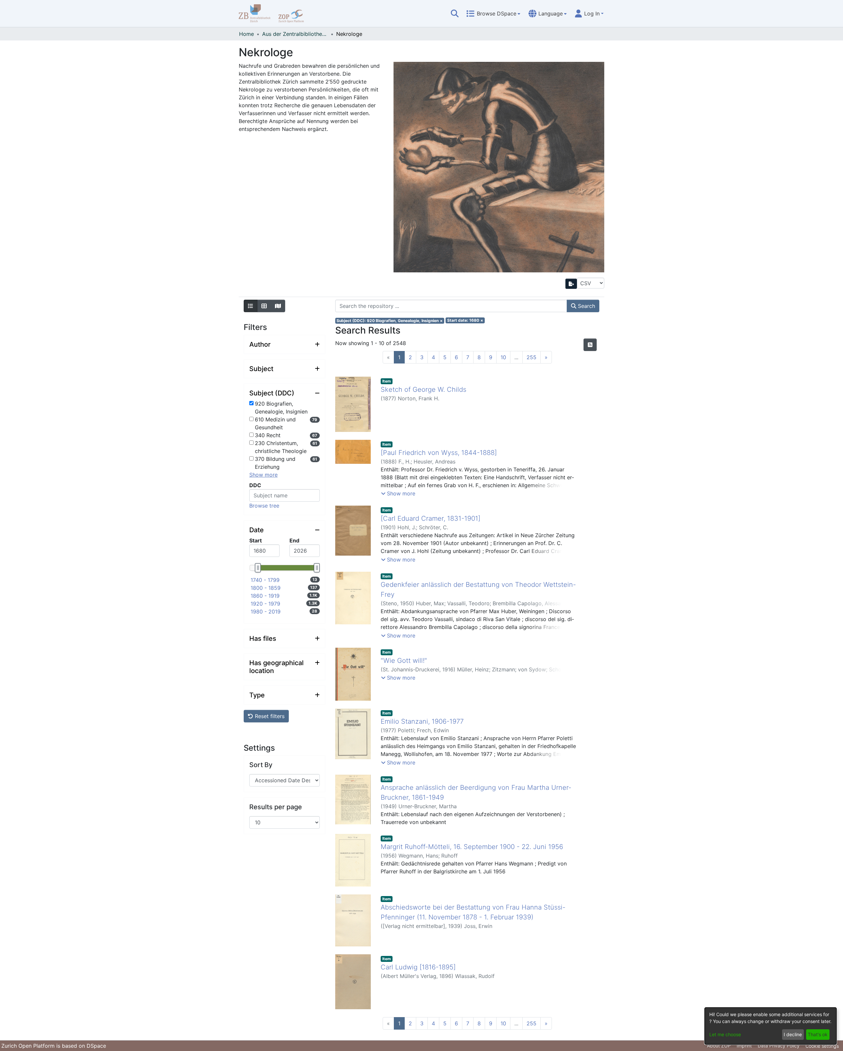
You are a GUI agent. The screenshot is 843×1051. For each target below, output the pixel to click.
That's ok (818, 1034)
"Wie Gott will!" (404, 660)
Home (246, 34)
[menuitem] (493, 13)
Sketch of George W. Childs (423, 389)
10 (503, 357)
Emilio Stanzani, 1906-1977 (422, 721)
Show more (263, 474)
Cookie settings (822, 1046)
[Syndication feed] (590, 344)
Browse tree (264, 505)
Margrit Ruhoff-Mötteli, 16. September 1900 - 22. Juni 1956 (472, 847)
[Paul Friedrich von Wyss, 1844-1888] (439, 453)
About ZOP (719, 1045)
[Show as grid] (264, 306)
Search (585, 306)
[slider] (257, 567)
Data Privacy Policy (779, 1045)
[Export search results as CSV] (571, 284)
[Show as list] (251, 306)
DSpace (96, 1045)
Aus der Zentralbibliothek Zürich (295, 34)
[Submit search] (455, 13)
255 (531, 357)
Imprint (744, 1045)
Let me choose (725, 1034)
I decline (793, 1034)
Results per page (275, 807)
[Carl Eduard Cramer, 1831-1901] (430, 518)
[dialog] (770, 1026)
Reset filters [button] (269, 716)
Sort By (260, 765)
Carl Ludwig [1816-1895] (418, 967)
